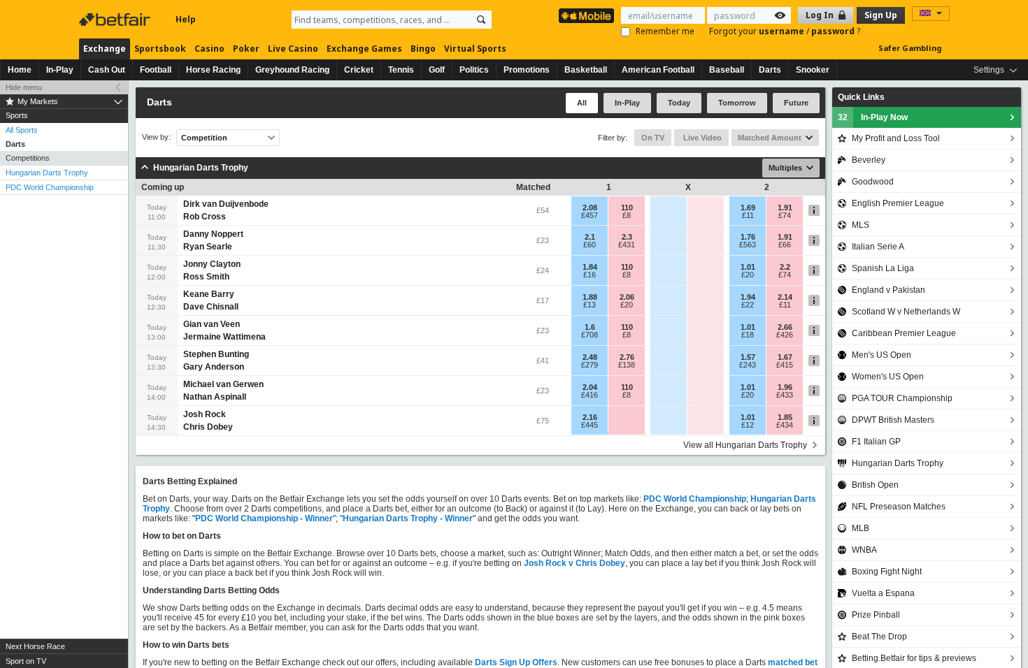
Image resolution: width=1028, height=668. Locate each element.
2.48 (590, 357)
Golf (437, 70)
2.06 (627, 296)
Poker (246, 49)
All (582, 103)
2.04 (590, 387)
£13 (589, 304)
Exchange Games (364, 49)
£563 (747, 244)
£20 (747, 274)
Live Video (701, 137)
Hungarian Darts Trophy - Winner (408, 518)
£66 (784, 244)
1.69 (748, 207)
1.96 (785, 387)
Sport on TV (26, 661)
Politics (474, 70)
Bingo (423, 49)
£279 (589, 364)
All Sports (22, 130)
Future (796, 103)
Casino (209, 49)
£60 (589, 244)
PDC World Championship (50, 187)
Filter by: (612, 137)
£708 (589, 334)
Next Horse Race (35, 646)
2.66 (785, 327)
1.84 (590, 266)
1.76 (748, 236)
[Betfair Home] (116, 19)
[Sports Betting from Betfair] (586, 15)
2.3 (627, 236)
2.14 (785, 296)
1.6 (590, 327)
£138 (626, 364)
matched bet (793, 662)
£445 (589, 424)
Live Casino (293, 49)
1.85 (785, 417)
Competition (204, 137)
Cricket (358, 70)
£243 (747, 364)
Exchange (104, 49)
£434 (784, 424)
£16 (589, 274)
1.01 (748, 266)
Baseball (726, 70)
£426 (784, 334)
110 (627, 207)
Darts (770, 70)
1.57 (748, 357)
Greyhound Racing (292, 70)
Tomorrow (737, 103)
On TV (652, 137)
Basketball (585, 70)
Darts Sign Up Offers (516, 662)
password (834, 31)
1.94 (748, 296)
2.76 (627, 357)
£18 (747, 334)
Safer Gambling (909, 48)
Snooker (812, 70)
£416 (589, 394)
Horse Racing (213, 70)
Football (155, 70)
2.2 (785, 266)
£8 (626, 215)
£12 (747, 424)
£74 (784, 215)
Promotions (527, 70)
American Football (658, 70)
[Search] (481, 20)
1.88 (590, 296)
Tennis (401, 70)
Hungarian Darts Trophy (47, 172)
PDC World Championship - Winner (264, 518)
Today (679, 103)
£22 (747, 304)
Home (19, 70)
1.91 (785, 207)
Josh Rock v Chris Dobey (574, 563)
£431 (626, 244)
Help (186, 19)
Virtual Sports (475, 49)
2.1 (590, 236)
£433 (784, 394)
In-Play (59, 70)
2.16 (590, 417)
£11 (748, 215)
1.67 (785, 357)
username (782, 31)
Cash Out (106, 70)
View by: (156, 137)
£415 (784, 364)
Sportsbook (160, 49)
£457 (589, 215)
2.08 (590, 207)
